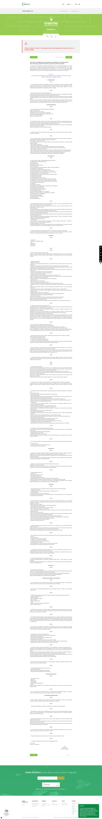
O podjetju (73, 803)
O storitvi (53, 803)
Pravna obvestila (56, 817)
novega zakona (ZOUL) (89, 808)
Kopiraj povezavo (60, 57)
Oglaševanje (74, 808)
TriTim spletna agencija (68, 817)
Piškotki (60, 817)
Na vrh (67, 755)
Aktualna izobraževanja (35, 803)
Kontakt (73, 804)
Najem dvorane (34, 806)
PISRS (32, 49)
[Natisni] (69, 57)
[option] (51, 29)
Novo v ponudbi (44, 803)
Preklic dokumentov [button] (75, 11)
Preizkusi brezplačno (55, 804)
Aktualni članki (64, 803)
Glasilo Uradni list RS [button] (64, 11)
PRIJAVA (61, 778)
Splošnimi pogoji (47, 789)
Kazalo (34, 57)
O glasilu (23, 804)
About (77, 803)
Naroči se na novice (65, 804)
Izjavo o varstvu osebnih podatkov (58, 789)
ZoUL (46, 48)
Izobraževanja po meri (35, 804)
